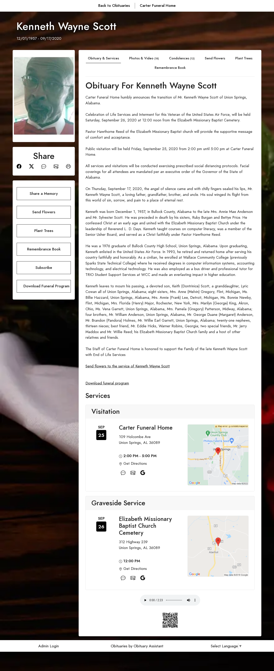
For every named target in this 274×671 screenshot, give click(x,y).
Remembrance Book (170, 67)
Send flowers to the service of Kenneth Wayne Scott (127, 366)
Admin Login (48, 646)
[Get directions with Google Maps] (123, 472)
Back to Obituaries (114, 5)
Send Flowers (215, 58)
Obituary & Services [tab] (103, 58)
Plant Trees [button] (43, 230)
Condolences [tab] (182, 58)
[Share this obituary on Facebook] (19, 166)
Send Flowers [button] (43, 212)
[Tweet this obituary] (31, 166)
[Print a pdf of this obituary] (68, 166)
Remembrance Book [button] (44, 249)
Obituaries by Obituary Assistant (137, 646)
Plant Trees (243, 58)
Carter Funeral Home (158, 5)
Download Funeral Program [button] (46, 286)
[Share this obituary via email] (56, 166)
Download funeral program (107, 383)
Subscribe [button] (44, 267)
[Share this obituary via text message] (43, 166)
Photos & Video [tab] (144, 58)
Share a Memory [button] (44, 193)
